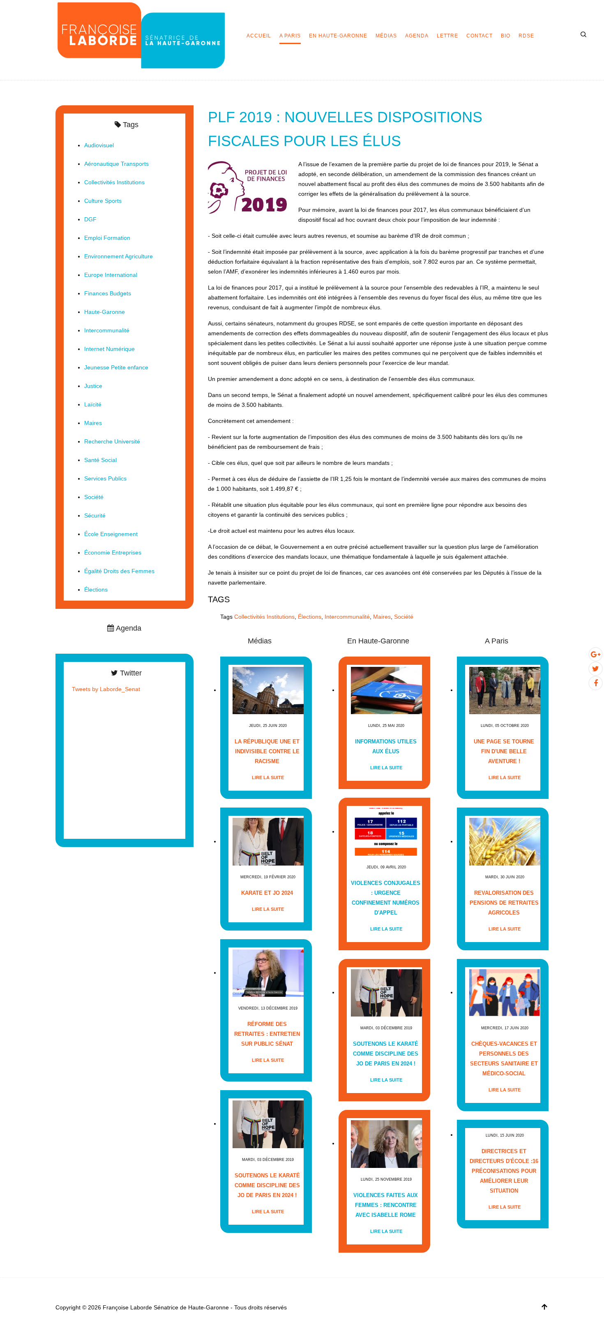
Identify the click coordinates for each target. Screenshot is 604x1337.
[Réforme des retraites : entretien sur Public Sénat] (268, 973)
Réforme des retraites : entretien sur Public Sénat (267, 1034)
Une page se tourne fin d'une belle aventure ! (504, 751)
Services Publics (105, 478)
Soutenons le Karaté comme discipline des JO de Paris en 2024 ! (267, 1185)
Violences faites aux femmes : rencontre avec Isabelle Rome (385, 1205)
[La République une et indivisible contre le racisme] (268, 690)
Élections (309, 616)
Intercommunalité (347, 616)
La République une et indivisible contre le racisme (267, 751)
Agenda (417, 36)
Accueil (259, 36)
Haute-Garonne (104, 312)
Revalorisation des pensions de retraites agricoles (504, 903)
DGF (90, 219)
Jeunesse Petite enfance (116, 367)
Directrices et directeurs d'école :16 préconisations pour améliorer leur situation (504, 1171)
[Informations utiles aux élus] (386, 690)
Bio (505, 36)
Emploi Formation (107, 237)
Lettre (447, 36)
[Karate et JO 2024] (268, 841)
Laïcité (92, 404)
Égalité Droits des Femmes (119, 571)
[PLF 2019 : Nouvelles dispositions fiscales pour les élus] (249, 186)
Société (403, 616)
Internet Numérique (109, 349)
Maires (382, 616)
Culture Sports (103, 200)
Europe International (110, 275)
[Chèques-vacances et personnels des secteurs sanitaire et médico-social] (504, 992)
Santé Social (100, 460)
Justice (93, 386)
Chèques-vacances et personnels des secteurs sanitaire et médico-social (504, 1059)
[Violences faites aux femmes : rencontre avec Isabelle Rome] (386, 1143)
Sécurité (95, 515)
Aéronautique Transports (116, 163)
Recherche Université (112, 441)
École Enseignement (111, 534)
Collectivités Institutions (264, 616)
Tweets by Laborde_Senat (106, 689)
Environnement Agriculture (118, 256)
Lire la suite (268, 777)
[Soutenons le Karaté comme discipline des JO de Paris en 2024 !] (268, 1124)
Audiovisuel (99, 145)
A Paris (290, 36)
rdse (526, 36)
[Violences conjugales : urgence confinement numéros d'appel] (386, 832)
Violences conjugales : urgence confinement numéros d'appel (385, 898)
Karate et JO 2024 (267, 893)
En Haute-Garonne (338, 36)
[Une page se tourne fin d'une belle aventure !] (504, 690)
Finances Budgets (107, 293)
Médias (386, 36)
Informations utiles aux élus (386, 746)
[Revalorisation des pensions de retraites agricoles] (504, 841)
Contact (479, 36)
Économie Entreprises (112, 552)
